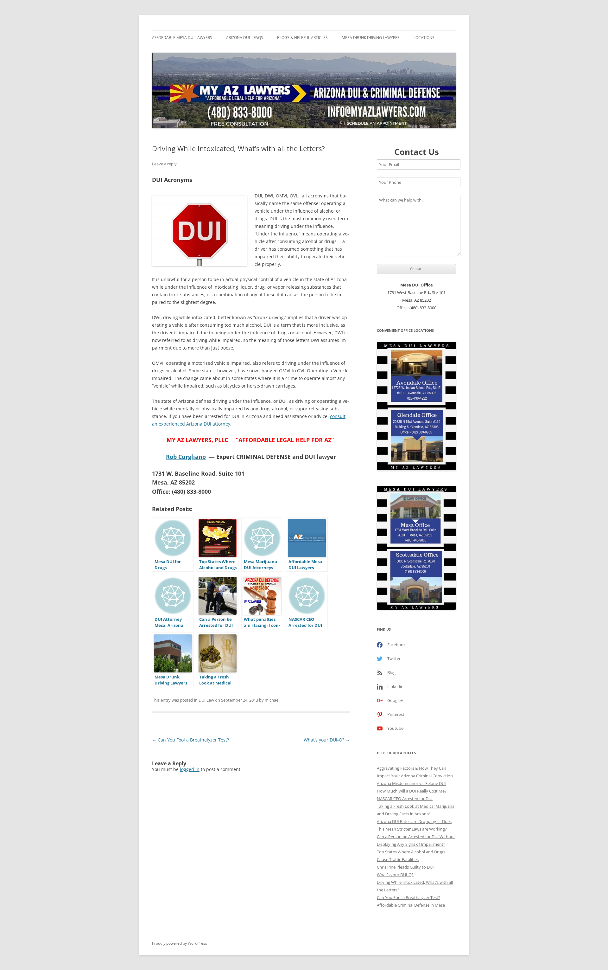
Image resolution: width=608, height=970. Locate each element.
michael (272, 700)
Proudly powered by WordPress (179, 943)
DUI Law (206, 700)
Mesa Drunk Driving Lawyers (371, 37)
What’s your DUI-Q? (327, 740)
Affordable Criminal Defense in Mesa (411, 905)
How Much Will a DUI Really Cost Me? (411, 791)
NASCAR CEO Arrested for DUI (405, 798)
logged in (190, 769)
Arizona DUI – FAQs (244, 37)
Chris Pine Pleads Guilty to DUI (405, 867)
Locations (424, 37)
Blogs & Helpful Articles (302, 37)
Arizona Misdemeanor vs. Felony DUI (411, 783)
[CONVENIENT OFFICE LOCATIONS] (416, 406)
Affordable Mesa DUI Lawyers (182, 37)
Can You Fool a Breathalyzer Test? (190, 740)
